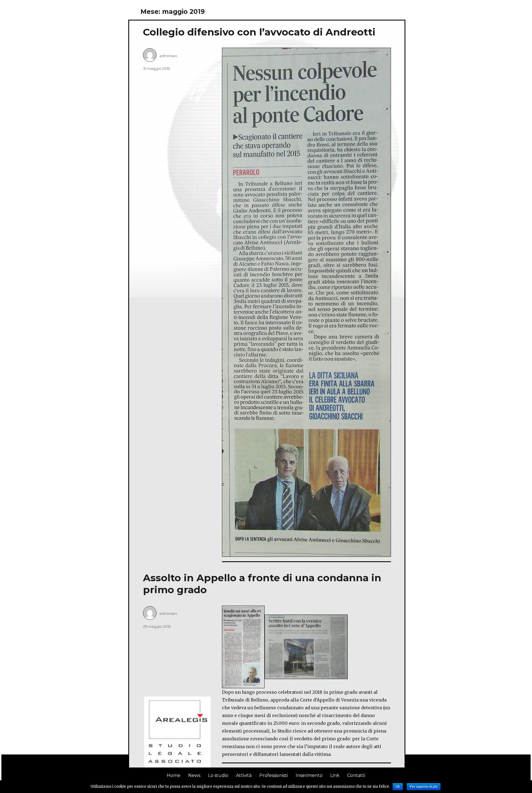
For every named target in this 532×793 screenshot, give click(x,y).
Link (334, 775)
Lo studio (218, 775)
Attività (244, 775)
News (194, 775)
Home (173, 775)
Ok (398, 787)
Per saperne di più (424, 787)
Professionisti (273, 775)
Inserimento (309, 775)
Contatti (356, 775)
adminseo (168, 55)
